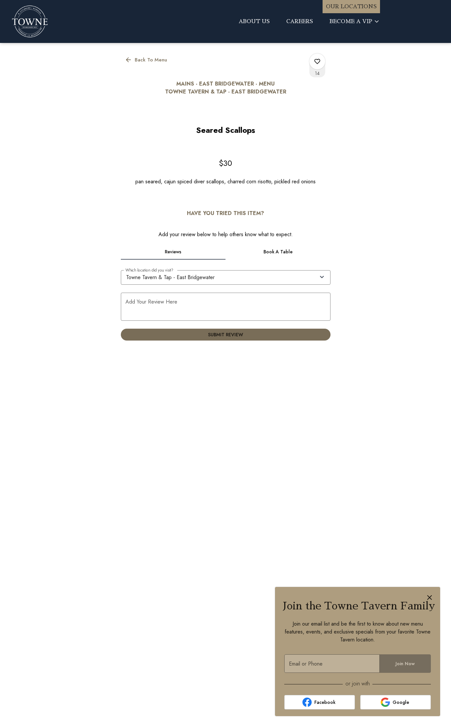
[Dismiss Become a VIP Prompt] (429, 597)
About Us (254, 21)
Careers (299, 21)
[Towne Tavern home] (61, 21)
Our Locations (351, 6)
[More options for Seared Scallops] (317, 61)
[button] (354, 21)
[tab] (173, 252)
